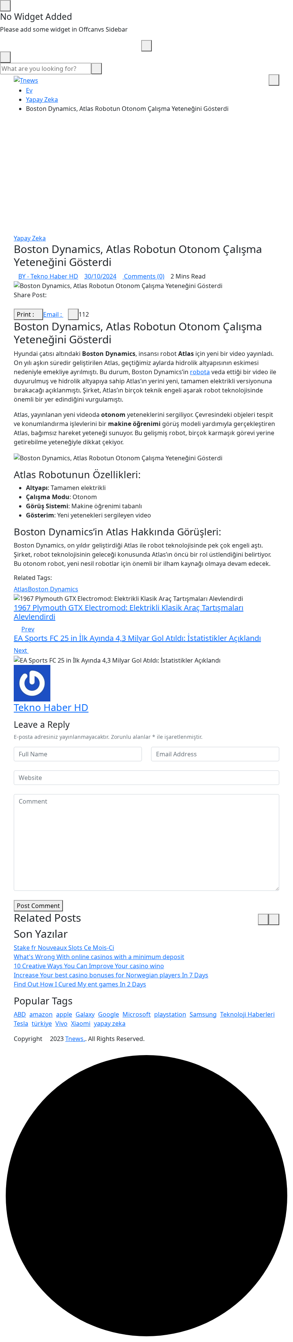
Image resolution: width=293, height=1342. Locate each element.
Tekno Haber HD (51, 707)
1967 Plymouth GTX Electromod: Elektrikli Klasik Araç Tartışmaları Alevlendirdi (128, 612)
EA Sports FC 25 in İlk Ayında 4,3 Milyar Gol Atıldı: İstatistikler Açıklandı (137, 638)
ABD (20, 1014)
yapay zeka (110, 1023)
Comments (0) (143, 276)
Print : (26, 314)
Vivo (61, 1023)
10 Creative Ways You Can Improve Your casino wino (89, 966)
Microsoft (136, 1014)
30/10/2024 (100, 276)
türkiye (42, 1023)
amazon (41, 1014)
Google (108, 1014)
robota (200, 372)
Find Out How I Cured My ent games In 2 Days (80, 984)
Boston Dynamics (53, 589)
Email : (53, 314)
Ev (29, 90)
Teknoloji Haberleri (247, 1014)
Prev (27, 629)
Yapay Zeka (42, 99)
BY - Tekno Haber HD (48, 276)
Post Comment (38, 906)
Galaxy (85, 1014)
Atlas (21, 589)
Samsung (203, 1014)
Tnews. (75, 1039)
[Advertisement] (146, 176)
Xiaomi (80, 1023)
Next (21, 650)
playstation (170, 1014)
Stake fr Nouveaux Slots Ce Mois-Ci (64, 947)
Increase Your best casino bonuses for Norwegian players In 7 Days (111, 975)
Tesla (21, 1023)
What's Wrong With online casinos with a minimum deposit (99, 957)
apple (64, 1014)
